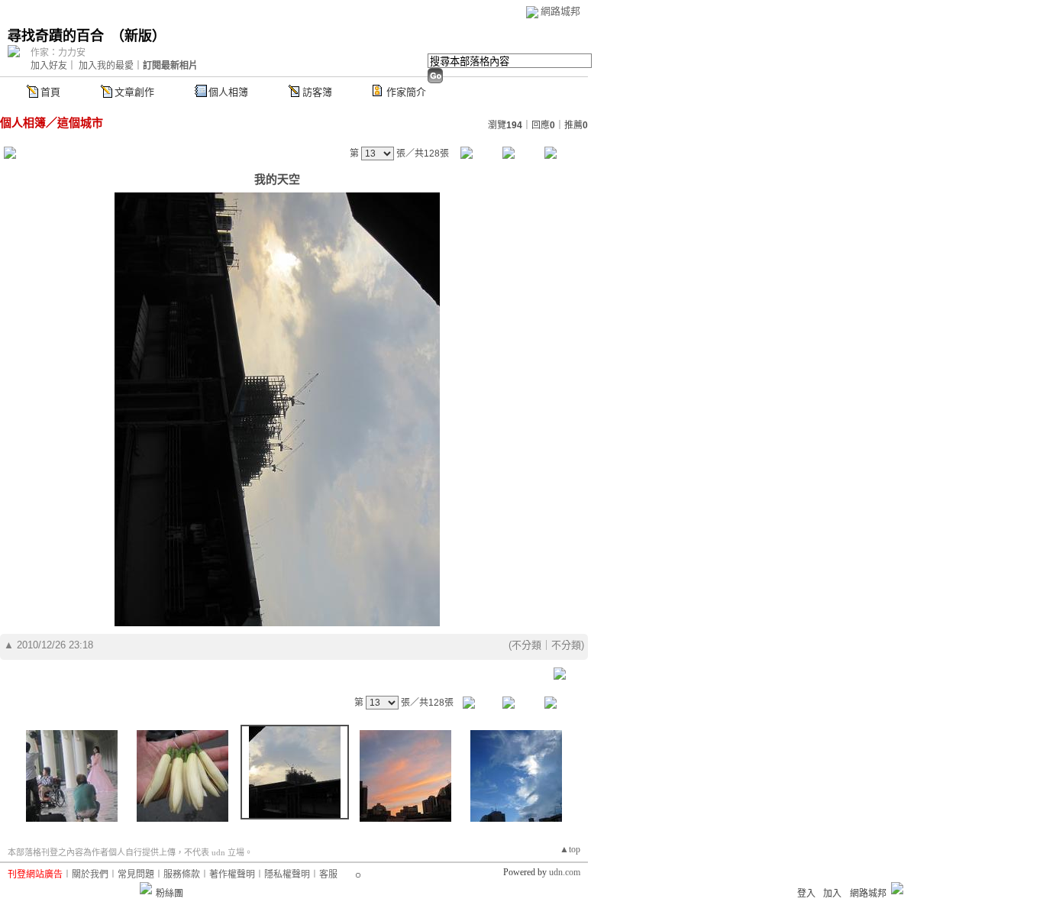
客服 (328, 874)
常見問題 (136, 874)
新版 (138, 36)
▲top (570, 849)
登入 (806, 893)
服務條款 (181, 874)
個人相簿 (228, 92)
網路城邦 (560, 11)
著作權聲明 (232, 874)
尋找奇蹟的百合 (56, 36)
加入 (832, 893)
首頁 (50, 92)
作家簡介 (406, 92)
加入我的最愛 (106, 65)
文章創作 (134, 92)
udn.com (564, 872)
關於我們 (90, 874)
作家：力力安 (58, 52)
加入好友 (49, 65)
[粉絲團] (146, 888)
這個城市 (80, 122)
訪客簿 (317, 92)
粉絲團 (169, 893)
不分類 (526, 645)
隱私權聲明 (287, 874)
